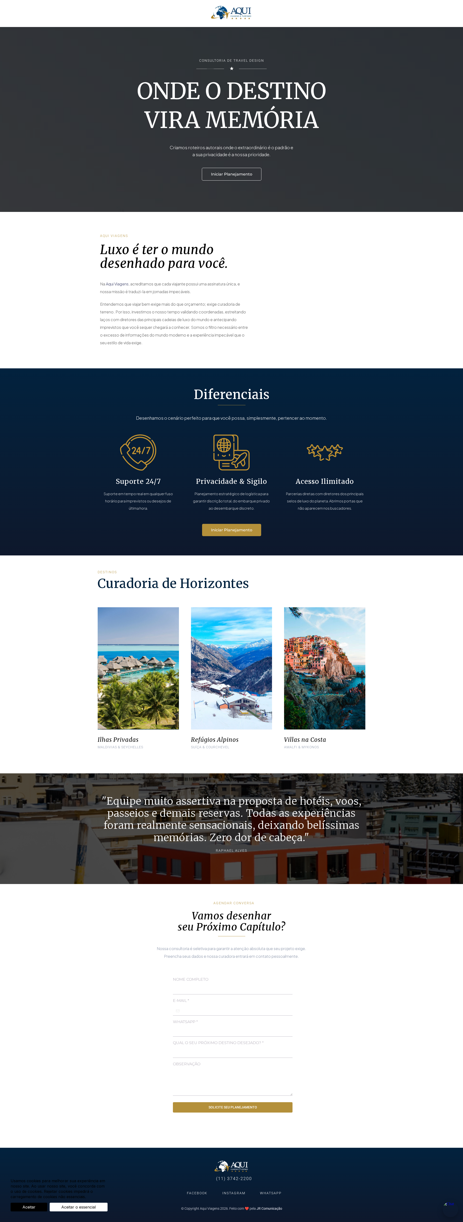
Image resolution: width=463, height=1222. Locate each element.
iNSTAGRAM (233, 1193)
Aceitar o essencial (78, 1207)
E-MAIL (181, 1000)
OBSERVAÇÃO (186, 1064)
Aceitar (28, 1207)
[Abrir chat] (450, 1209)
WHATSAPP (185, 1021)
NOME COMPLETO (190, 979)
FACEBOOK (197, 1193)
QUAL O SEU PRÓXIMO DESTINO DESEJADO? (218, 1042)
